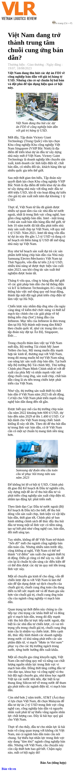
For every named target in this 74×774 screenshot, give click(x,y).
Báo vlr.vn (9, 769)
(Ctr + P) (64, 23)
